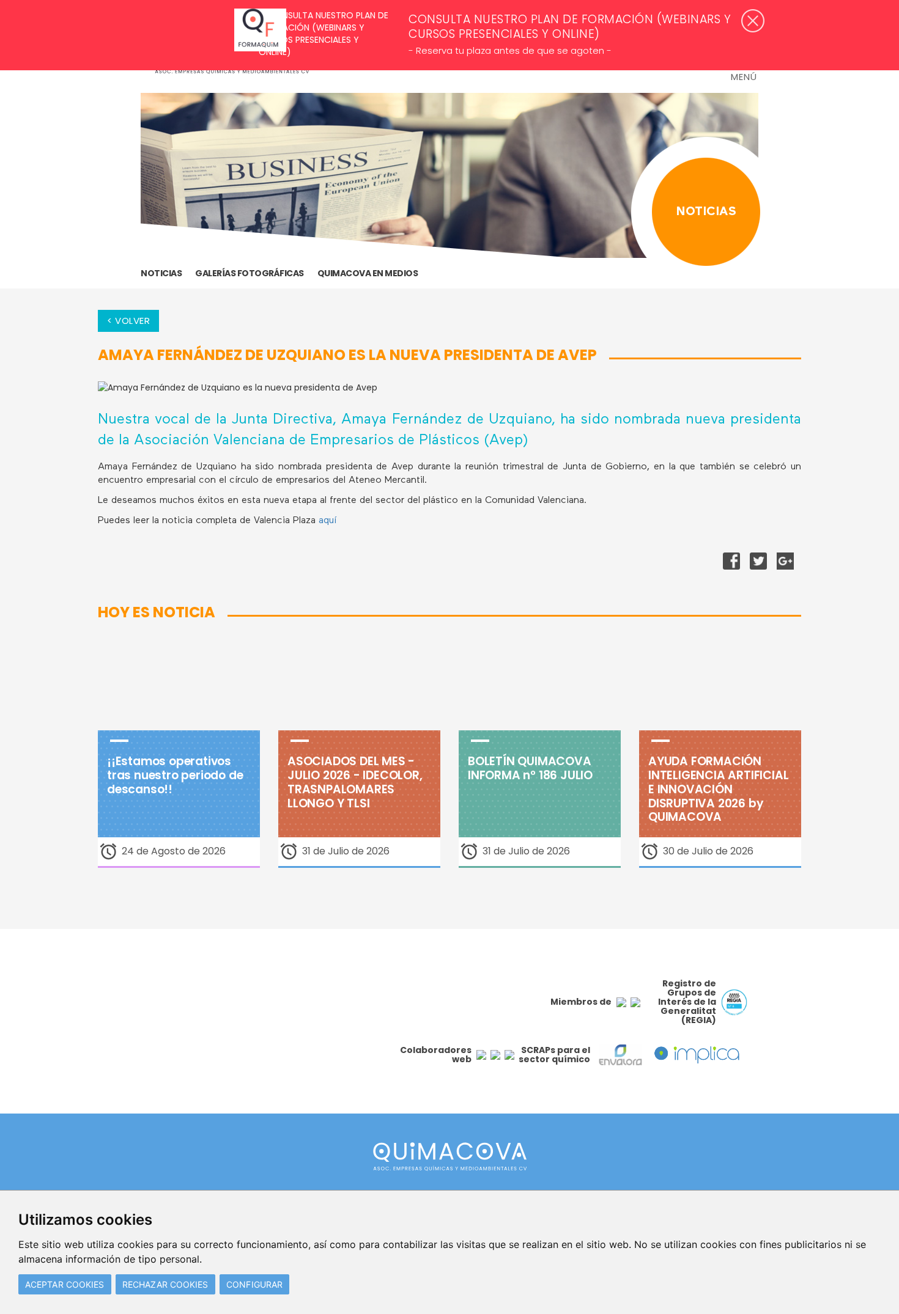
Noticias (161, 273)
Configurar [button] (254, 1284)
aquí (329, 521)
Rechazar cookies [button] (165, 1284)
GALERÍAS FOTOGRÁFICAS (249, 273)
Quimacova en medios (367, 273)
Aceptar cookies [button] (65, 1284)
